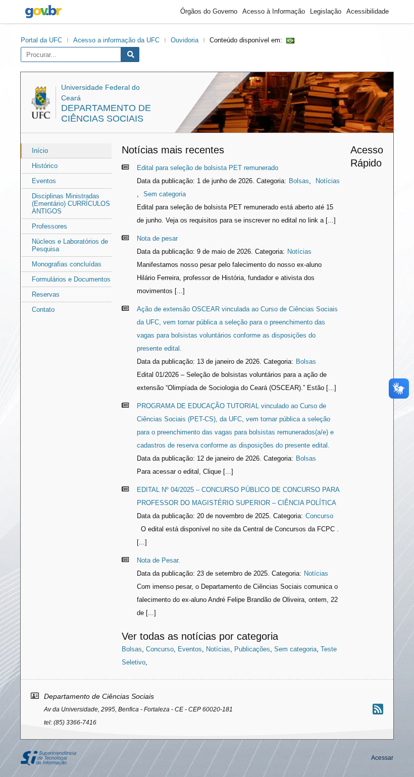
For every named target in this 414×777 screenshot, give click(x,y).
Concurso (319, 516)
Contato (43, 309)
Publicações (252, 649)
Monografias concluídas (66, 264)
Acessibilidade (367, 11)
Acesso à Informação (273, 11)
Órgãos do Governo (208, 11)
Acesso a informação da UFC (116, 40)
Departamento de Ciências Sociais (106, 113)
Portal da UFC (41, 40)
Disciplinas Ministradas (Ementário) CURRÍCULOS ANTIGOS (71, 203)
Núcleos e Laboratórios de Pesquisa (70, 245)
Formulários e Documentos (71, 279)
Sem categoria (164, 194)
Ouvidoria (184, 40)
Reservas (46, 294)
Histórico (45, 166)
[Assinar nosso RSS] (378, 709)
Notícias (328, 181)
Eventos (44, 181)
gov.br (43, 11)
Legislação (325, 11)
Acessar (382, 757)
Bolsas (299, 181)
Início (40, 150)
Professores (49, 226)
